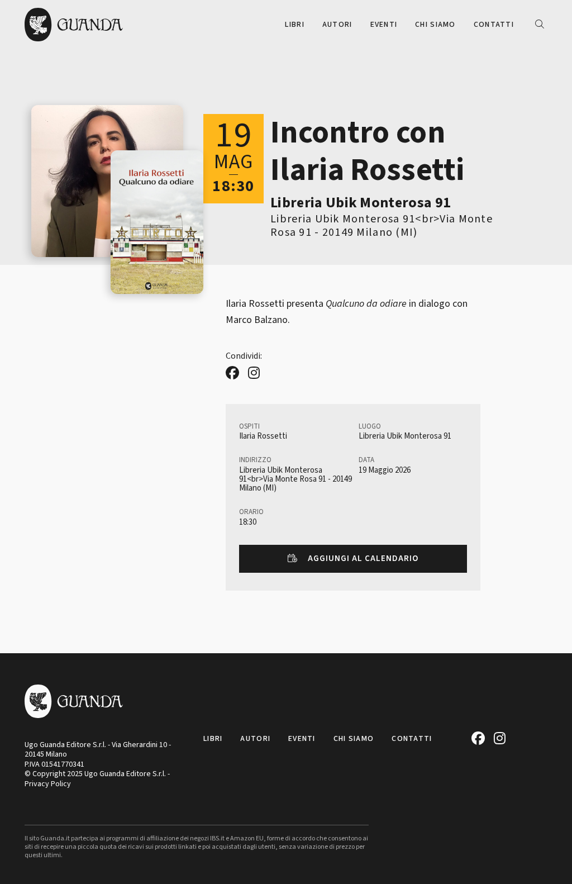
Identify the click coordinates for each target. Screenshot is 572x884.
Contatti (494, 24)
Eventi (384, 24)
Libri (294, 24)
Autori (337, 24)
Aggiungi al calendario (362, 558)
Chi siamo (435, 24)
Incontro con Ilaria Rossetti (367, 151)
